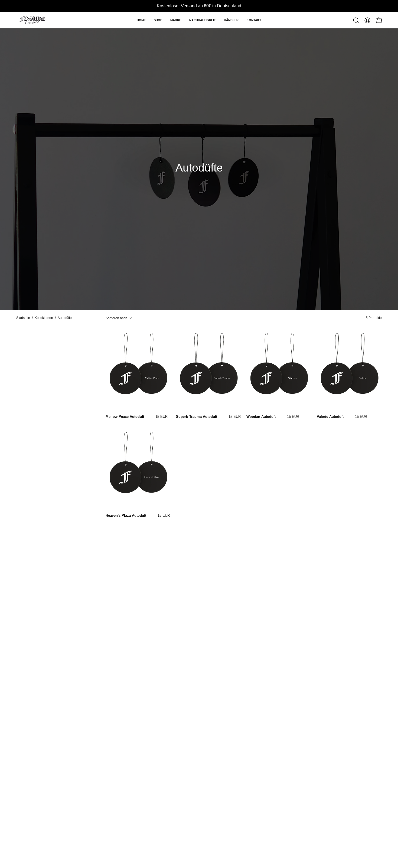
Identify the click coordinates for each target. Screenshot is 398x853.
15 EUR (161, 417)
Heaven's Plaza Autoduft (126, 515)
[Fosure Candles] (32, 20)
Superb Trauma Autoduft (196, 417)
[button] (158, 20)
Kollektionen (44, 318)
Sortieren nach (116, 318)
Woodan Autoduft (261, 417)
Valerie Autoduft (330, 417)
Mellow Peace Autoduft (125, 417)
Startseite (23, 318)
